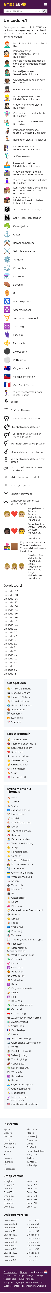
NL (36, 11)
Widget (30, 1275)
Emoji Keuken (26, 1279)
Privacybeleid (10, 1272)
